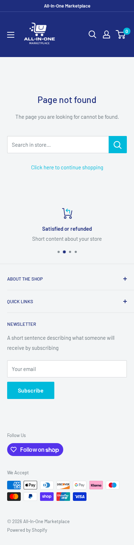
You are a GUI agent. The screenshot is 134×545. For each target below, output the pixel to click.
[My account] (106, 34)
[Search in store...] (118, 144)
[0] (120, 34)
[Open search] (92, 34)
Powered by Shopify (27, 530)
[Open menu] (10, 35)
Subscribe (31, 390)
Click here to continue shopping (67, 167)
